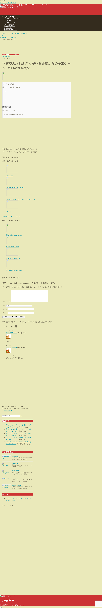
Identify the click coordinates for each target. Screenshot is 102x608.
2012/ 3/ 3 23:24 (11, 347)
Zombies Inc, (15, 456)
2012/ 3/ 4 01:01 (11, 333)
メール (4, 309)
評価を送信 (6, 107)
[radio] (38, 91)
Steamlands (15, 463)
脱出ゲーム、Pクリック (10, 54)
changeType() (15, 470)
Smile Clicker (6, 56)
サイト (4, 313)
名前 (4, 305)
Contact (6, 601)
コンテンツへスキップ (8, 3)
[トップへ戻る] (1, 607)
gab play (14, 478)
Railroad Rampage (16, 485)
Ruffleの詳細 (8, 411)
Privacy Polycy (9, 600)
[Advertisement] (36, 46)
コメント (6, 302)
